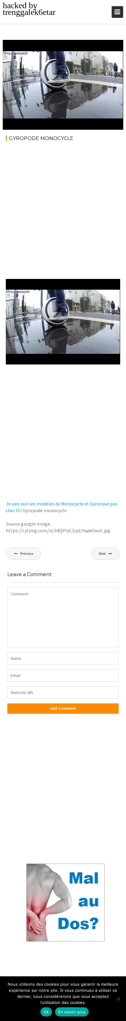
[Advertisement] (63, 212)
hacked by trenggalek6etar (29, 9)
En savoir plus (72, 1011)
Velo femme (105, 46)
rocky (49, 46)
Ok (46, 1011)
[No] (118, 999)
